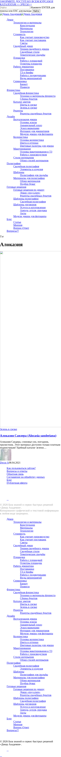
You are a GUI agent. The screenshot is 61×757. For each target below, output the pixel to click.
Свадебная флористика (26, 592)
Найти (36, 11)
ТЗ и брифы (26, 571)
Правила (25, 586)
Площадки (19, 557)
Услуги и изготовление (33, 706)
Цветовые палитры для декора (37, 645)
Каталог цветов (22, 601)
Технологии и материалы (27, 522)
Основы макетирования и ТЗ (36, 651)
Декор (10, 519)
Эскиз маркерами (29, 627)
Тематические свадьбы (32, 554)
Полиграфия (13, 662)
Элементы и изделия (31, 668)
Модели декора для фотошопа (36, 633)
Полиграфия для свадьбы (34, 674)
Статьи (17, 721)
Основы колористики (32, 639)
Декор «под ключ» (30, 692)
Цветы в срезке (28, 604)
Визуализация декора (25, 618)
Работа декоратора (23, 566)
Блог (9, 480)
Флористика (13, 589)
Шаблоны (18, 671)
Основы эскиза (28, 621)
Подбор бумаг (27, 683)
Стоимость (19, 533)
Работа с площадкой (31, 560)
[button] (1, 755)
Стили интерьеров (23, 657)
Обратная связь (15, 474)
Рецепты (18, 610)
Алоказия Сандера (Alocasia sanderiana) (28, 435)
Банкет (24, 583)
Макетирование (22, 648)
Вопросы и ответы (17, 471)
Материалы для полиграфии (29, 677)
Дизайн (11, 616)
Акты (23, 712)
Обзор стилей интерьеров (34, 660)
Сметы (23, 542)
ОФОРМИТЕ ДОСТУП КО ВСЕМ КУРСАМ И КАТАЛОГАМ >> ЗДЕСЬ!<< (26, 3)
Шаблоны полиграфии (26, 698)
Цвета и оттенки (29, 642)
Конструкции (27, 525)
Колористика (20, 636)
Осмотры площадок (31, 563)
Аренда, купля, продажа (33, 709)
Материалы (26, 527)
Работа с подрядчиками (33, 574)
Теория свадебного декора (34, 548)
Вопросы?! (13, 730)
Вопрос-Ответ (21, 727)
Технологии (26, 530)
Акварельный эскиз (31, 624)
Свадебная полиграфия (26, 665)
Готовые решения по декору (28, 689)
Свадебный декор (23, 545)
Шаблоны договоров (24, 704)
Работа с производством (33, 654)
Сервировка (20, 580)
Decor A (4, 462)
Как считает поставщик (33, 539)
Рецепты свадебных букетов (35, 613)
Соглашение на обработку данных (26, 477)
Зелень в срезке (8, 429)
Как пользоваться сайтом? (21, 468)
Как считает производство (34, 536)
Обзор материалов (30, 680)
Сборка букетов (28, 598)
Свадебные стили (30, 551)
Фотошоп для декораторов (34, 630)
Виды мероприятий (31, 577)
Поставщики (27, 569)
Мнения (17, 724)
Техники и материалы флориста (37, 595)
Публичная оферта (17, 482)
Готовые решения (16, 686)
